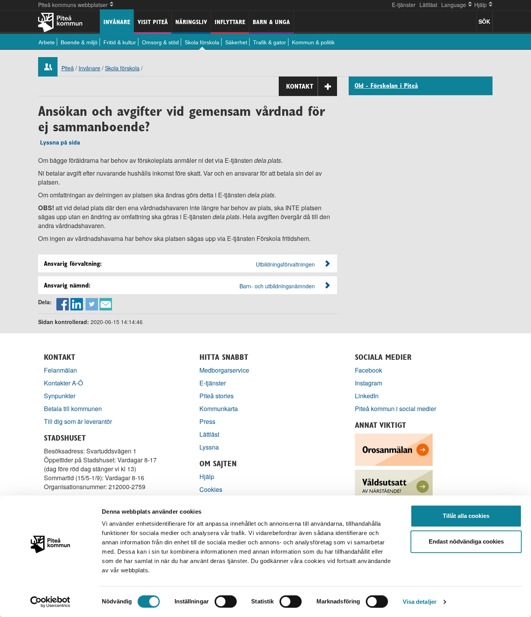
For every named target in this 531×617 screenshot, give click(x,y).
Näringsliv (191, 22)
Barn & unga (271, 22)
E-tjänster (404, 5)
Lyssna (209, 447)
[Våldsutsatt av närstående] (394, 485)
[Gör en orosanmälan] (394, 448)
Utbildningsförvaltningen (285, 264)
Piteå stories (216, 395)
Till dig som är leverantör (79, 421)
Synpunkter (59, 395)
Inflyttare (230, 22)
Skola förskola (202, 42)
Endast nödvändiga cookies (466, 541)
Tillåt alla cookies (466, 515)
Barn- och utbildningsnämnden (277, 286)
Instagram (368, 382)
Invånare (116, 22)
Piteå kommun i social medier (395, 408)
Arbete (46, 42)
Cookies (210, 489)
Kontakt (299, 86)
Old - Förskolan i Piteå (386, 85)
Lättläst (428, 5)
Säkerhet (236, 42)
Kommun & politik (313, 42)
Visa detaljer (420, 601)
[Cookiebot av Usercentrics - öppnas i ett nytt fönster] (50, 602)
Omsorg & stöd (160, 42)
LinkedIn (367, 395)
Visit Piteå (153, 22)
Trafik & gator (269, 42)
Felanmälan (60, 370)
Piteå (67, 68)
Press (207, 421)
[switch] (226, 601)
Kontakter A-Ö (63, 382)
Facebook (368, 370)
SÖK (484, 21)
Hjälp (206, 476)
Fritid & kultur (119, 42)
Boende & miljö (79, 42)
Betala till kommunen (73, 408)
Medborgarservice (224, 370)
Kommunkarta (218, 408)
